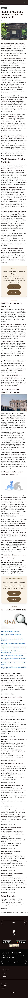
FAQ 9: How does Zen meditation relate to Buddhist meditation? (13, 663)
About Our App (6, 969)
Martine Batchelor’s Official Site (9, 899)
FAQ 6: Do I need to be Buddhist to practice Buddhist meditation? (11, 651)
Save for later (14, 300)
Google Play (14, 292)
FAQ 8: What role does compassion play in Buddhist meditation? (13, 659)
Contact (14, 922)
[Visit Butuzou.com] (14, 945)
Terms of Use (3, 983)
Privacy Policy (4, 985)
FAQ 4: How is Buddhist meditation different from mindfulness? (13, 644)
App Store (14, 287)
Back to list (4, 908)
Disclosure (3, 987)
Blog (4, 973)
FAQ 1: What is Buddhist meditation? (10, 631)
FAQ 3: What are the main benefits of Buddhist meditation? (12, 639)
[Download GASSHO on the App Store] (6, 941)
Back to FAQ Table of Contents (8, 694)
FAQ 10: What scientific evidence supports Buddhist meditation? (13, 668)
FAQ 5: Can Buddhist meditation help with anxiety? (13, 648)
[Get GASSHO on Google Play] (21, 941)
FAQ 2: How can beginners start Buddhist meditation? (11, 635)
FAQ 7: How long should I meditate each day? (12, 655)
